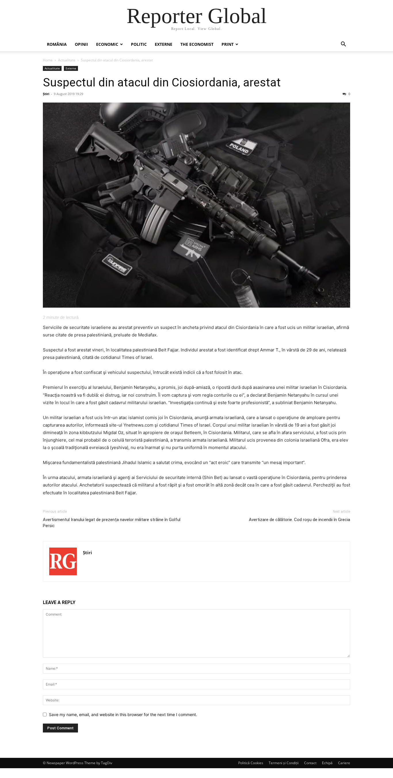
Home (48, 60)
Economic (107, 44)
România (57, 44)
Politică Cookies (250, 762)
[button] (343, 45)
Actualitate (66, 60)
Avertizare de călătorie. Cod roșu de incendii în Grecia (299, 519)
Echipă (327, 762)
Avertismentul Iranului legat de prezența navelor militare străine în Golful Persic (111, 522)
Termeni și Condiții (284, 762)
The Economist (196, 44)
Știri (46, 94)
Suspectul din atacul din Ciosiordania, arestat (162, 82)
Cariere (344, 762)
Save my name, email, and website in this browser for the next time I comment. (123, 714)
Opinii (81, 44)
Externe (163, 44)
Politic (139, 44)
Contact (310, 762)
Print (228, 44)
